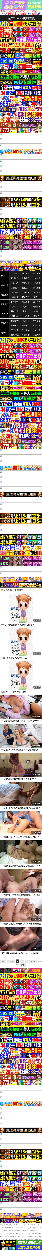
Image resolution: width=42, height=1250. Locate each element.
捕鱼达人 (15, 302)
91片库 (15, 316)
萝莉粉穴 (25, 326)
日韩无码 (36, 335)
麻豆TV (26, 311)
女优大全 (25, 316)
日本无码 (36, 274)
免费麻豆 (15, 326)
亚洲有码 (15, 278)
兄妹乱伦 (25, 330)
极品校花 (15, 335)
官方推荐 (4, 304)
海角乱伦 (36, 321)
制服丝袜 (25, 288)
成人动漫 (36, 278)
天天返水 (36, 307)
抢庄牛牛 (25, 302)
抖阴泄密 (36, 326)
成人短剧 (36, 330)
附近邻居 (15, 292)
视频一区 (4, 276)
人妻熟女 (15, 288)
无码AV (5, 314)
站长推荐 (4, 295)
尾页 (22, 965)
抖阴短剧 (25, 335)
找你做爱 (36, 292)
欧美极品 (25, 278)
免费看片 (15, 321)
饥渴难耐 (25, 292)
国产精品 (15, 274)
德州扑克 (36, 302)
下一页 (33, 961)
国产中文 (15, 330)
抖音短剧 (15, 311)
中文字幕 (25, 283)
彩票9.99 (15, 307)
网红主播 (25, 274)
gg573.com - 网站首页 (21, 18)
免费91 (26, 321)
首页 (3, 961)
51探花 (37, 311)
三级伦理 (15, 283)
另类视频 (36, 288)
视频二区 (4, 285)
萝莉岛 (36, 316)
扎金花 (25, 307)
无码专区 (4, 323)
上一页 (10, 961)
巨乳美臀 (36, 283)
